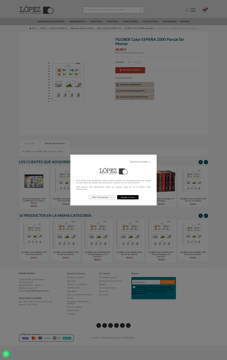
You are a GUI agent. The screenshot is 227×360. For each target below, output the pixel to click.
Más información (101, 197)
